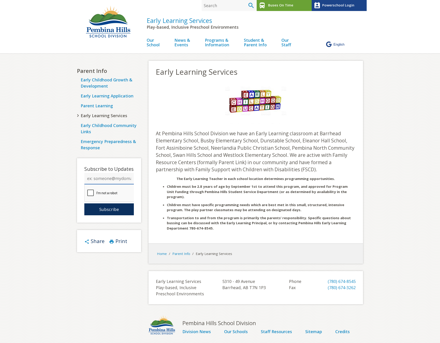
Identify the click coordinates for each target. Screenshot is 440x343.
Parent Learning (97, 105)
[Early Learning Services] (110, 22)
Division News (196, 331)
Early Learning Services (179, 20)
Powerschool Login (334, 5)
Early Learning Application (107, 96)
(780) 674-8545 (342, 281)
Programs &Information (217, 42)
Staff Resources (276, 331)
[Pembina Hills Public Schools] (165, 325)
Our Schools (236, 331)
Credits (342, 331)
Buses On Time (275, 5)
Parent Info (92, 71)
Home (162, 253)
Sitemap (313, 331)
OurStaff (286, 42)
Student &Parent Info (255, 42)
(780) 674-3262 (342, 287)
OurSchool (153, 42)
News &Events (182, 42)
